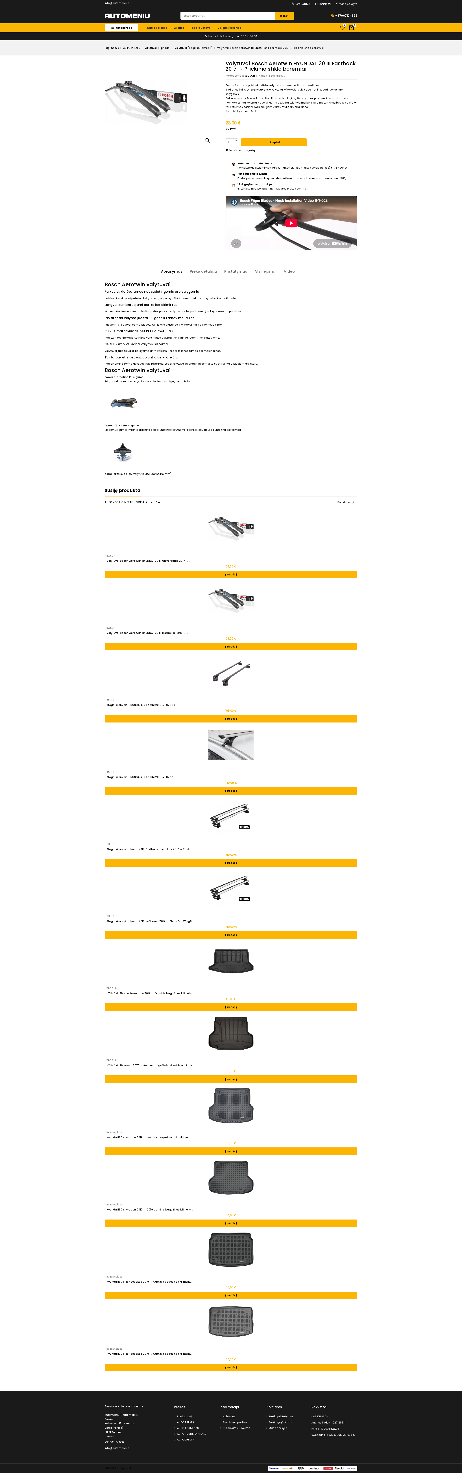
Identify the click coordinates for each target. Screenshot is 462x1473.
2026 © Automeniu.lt (118, 1468)
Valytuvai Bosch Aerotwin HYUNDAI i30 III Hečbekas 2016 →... (147, 633)
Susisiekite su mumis (124, 1406)
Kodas (263, 76)
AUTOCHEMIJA (185, 1439)
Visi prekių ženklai (230, 28)
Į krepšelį (274, 142)
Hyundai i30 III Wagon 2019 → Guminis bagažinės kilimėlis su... (148, 1137)
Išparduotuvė (200, 28)
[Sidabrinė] (229, 763)
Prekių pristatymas (280, 1416)
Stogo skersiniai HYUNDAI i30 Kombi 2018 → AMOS (139, 777)
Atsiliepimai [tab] (265, 271)
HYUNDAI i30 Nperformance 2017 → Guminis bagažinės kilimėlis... (150, 993)
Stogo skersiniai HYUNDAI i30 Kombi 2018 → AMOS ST (141, 705)
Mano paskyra (277, 1428)
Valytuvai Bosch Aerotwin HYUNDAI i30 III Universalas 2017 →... (148, 561)
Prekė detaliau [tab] (203, 271)
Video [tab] (289, 271)
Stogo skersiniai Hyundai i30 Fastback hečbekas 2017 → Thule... (149, 849)
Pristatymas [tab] (235, 271)
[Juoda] (232, 763)
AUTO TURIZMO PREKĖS (191, 1434)
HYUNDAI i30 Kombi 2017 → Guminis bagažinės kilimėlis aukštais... (150, 1065)
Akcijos (179, 28)
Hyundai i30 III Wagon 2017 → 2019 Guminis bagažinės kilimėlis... (149, 1209)
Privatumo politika (234, 1422)
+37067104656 (346, 16)
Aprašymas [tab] (172, 271)
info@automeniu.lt (117, 3)
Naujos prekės (157, 28)
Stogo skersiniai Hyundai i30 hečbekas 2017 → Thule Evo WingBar (150, 921)
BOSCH (250, 76)
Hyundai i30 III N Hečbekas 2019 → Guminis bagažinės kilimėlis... (149, 1281)
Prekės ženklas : (236, 76)
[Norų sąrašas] (342, 28)
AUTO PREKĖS (185, 1422)
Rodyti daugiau (347, 502)
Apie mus (228, 1416)
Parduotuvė (184, 1416)
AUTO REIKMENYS (187, 1428)
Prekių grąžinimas (280, 1422)
